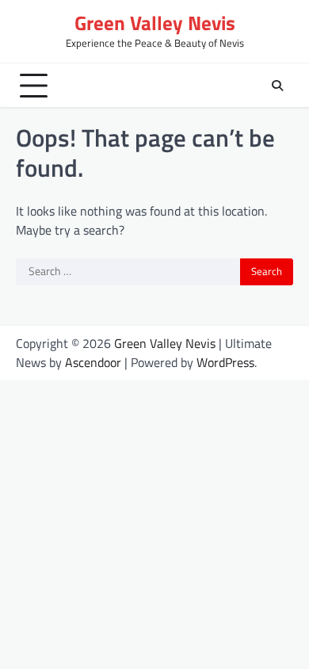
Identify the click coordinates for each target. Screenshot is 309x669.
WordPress (225, 362)
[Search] (277, 85)
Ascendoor (93, 362)
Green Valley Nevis (154, 23)
